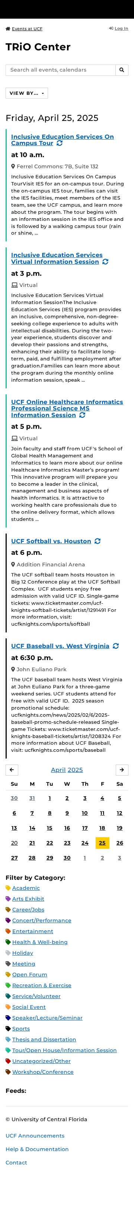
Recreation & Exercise (41, 985)
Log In (121, 28)
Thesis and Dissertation (44, 1039)
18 (102, 828)
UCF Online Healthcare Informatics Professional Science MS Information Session (67, 408)
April (58, 769)
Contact (16, 1162)
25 (102, 842)
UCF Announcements (35, 1135)
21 (32, 842)
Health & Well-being (40, 942)
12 (119, 813)
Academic (26, 888)
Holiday (22, 953)
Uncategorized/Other (41, 1061)
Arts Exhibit (28, 898)
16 (67, 828)
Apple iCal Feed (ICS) (35, 1091)
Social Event (29, 1007)
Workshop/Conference (43, 1072)
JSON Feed (86, 1091)
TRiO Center (38, 47)
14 (32, 828)
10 (85, 813)
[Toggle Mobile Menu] (126, 8)
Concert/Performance (41, 920)
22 (50, 842)
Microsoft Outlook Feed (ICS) (48, 1091)
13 (14, 828)
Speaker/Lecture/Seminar (47, 1017)
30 (14, 798)
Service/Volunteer (36, 996)
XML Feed (73, 1091)
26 (120, 842)
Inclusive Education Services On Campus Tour (62, 140)
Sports (21, 1028)
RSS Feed (61, 1091)
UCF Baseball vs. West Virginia (60, 646)
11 (102, 813)
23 (67, 842)
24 (85, 842)
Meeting (23, 963)
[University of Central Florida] (56, 9)
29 (50, 857)
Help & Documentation (37, 1149)
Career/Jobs (28, 909)
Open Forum (29, 974)
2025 (75, 769)
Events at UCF (27, 28)
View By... (25, 93)
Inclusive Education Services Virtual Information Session (57, 258)
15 (49, 828)
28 (32, 857)
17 (85, 828)
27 (14, 857)
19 (119, 828)
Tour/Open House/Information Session (64, 1050)
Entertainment (32, 931)
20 (14, 842)
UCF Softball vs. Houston (51, 541)
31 (32, 798)
